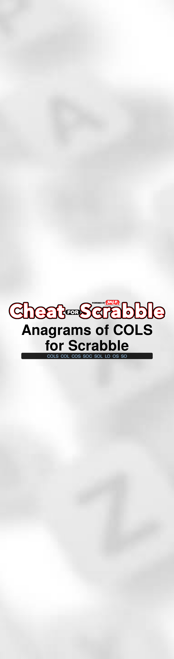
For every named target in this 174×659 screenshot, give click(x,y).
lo (107, 356)
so (124, 356)
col (65, 356)
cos (76, 356)
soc (87, 356)
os (116, 356)
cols (52, 356)
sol (98, 356)
